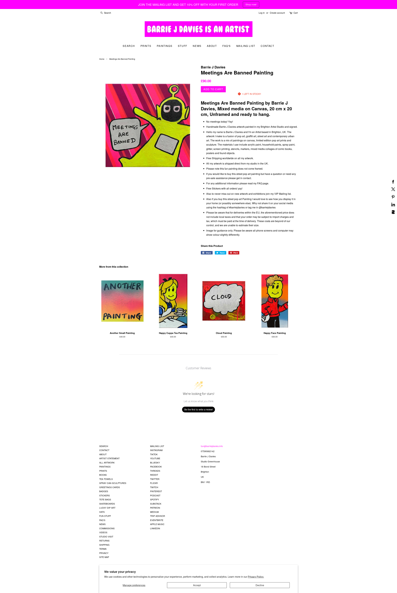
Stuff (182, 46)
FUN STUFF (105, 515)
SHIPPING (104, 544)
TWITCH (154, 487)
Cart (296, 12)
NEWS (102, 524)
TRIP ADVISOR (157, 515)
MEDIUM (154, 511)
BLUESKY (155, 462)
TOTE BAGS (105, 499)
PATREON (155, 507)
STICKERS (104, 495)
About (212, 46)
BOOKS (103, 474)
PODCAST (155, 495)
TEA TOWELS (106, 479)
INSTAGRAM (156, 450)
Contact (267, 46)
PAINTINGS (105, 466)
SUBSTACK (155, 503)
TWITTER (154, 479)
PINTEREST (156, 491)
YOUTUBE (155, 458)
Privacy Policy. (256, 576)
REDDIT (154, 474)
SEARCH (129, 46)
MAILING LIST (157, 446)
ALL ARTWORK (107, 462)
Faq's (226, 46)
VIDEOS (103, 532)
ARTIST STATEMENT (109, 458)
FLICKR (154, 483)
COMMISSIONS (107, 528)
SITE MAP (104, 557)
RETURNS (104, 540)
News (197, 46)
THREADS (155, 470)
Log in (262, 12)
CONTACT (104, 450)
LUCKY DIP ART (107, 507)
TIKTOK (154, 454)
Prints (146, 46)
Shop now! (251, 4)
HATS (102, 511)
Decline (260, 585)
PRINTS (103, 470)
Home (101, 59)
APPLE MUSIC (157, 524)
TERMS (103, 548)
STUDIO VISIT (106, 536)
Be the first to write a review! (198, 409)
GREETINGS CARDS (109, 487)
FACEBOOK (156, 466)
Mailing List (245, 46)
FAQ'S (102, 520)
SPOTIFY (154, 499)
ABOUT (103, 454)
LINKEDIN (155, 528)
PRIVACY (103, 553)
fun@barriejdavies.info (212, 446)
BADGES (103, 491)
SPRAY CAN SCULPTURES (112, 483)
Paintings (164, 46)
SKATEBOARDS (107, 503)
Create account (277, 12)
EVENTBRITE (156, 520)
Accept (197, 585)
